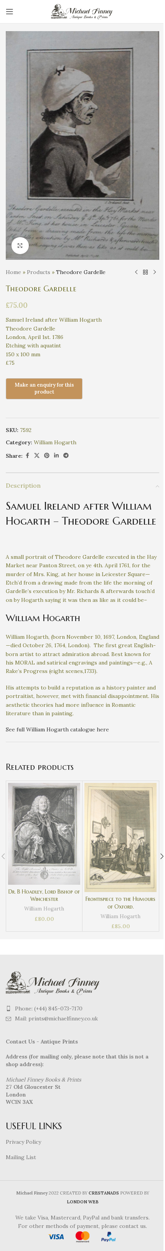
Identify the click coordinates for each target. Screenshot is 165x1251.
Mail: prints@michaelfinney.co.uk (56, 1018)
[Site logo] (82, 11)
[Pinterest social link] (47, 455)
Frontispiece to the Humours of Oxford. (120, 902)
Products (38, 272)
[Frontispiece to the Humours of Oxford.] (120, 837)
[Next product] (154, 272)
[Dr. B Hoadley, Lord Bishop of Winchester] (44, 833)
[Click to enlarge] (20, 245)
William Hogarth (55, 442)
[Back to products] (145, 272)
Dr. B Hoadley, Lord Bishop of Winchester (44, 895)
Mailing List (21, 1157)
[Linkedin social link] (56, 455)
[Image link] (54, 982)
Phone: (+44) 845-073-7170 (48, 1008)
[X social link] (37, 455)
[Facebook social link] (27, 455)
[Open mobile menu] (9, 11)
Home (13, 272)
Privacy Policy (23, 1141)
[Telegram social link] (66, 455)
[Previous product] (136, 272)
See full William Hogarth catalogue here (57, 729)
